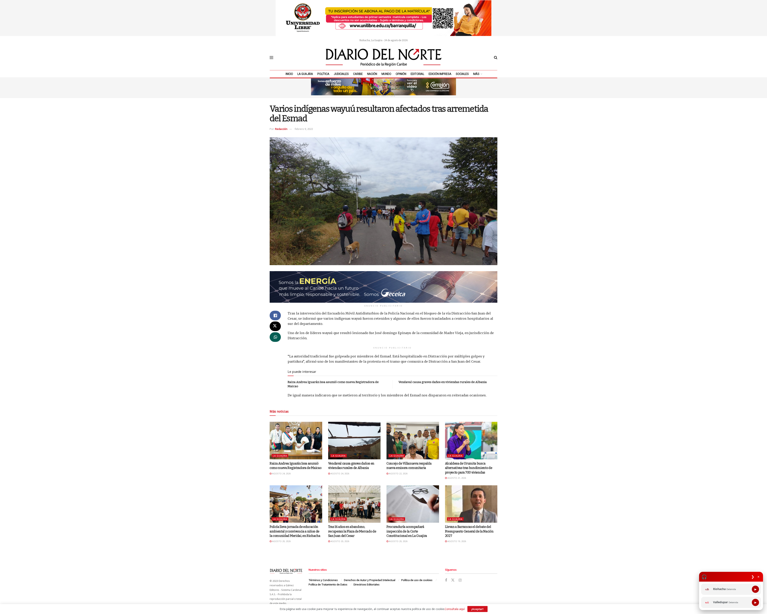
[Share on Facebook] (275, 315)
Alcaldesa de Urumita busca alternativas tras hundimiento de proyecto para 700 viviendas (468, 468)
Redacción (281, 129)
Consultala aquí (455, 609)
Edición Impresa (440, 74)
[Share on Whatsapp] (275, 337)
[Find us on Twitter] (453, 580)
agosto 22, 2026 (397, 473)
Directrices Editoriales (367, 584)
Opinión (401, 74)
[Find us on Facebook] (446, 580)
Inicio (289, 74)
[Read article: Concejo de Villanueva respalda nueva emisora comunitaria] (412, 440)
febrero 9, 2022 (304, 129)
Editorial (417, 74)
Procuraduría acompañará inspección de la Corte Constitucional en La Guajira (406, 531)
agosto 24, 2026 (281, 473)
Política (323, 74)
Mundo (386, 74)
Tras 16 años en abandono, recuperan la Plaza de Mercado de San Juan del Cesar (352, 531)
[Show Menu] (271, 57)
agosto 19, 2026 (456, 541)
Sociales (462, 74)
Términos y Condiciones (323, 580)
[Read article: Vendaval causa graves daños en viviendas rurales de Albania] (354, 440)
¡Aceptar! (477, 609)
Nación (372, 74)
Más (476, 74)
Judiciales (341, 74)
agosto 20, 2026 (281, 541)
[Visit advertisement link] (383, 18)
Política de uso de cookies (416, 580)
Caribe (358, 74)
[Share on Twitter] (275, 326)
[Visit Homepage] (384, 57)
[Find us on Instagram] (460, 580)
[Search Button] (495, 58)
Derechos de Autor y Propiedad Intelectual (369, 580)
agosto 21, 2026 (456, 477)
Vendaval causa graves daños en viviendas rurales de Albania (442, 382)
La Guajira (305, 74)
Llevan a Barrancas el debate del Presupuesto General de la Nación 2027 (469, 531)
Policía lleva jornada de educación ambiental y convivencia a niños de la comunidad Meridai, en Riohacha (295, 531)
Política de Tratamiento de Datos (328, 584)
